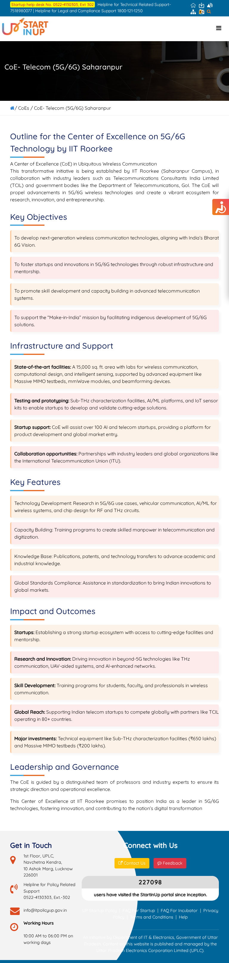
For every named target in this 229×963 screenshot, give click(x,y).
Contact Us (134, 863)
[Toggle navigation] (218, 28)
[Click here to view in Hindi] (202, 11)
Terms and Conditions (151, 917)
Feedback (172, 863)
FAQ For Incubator (179, 910)
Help (183, 917)
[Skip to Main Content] (202, 5)
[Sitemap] (193, 11)
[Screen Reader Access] (210, 5)
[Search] (209, 11)
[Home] (193, 5)
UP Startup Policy (99, 910)
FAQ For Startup (139, 910)
